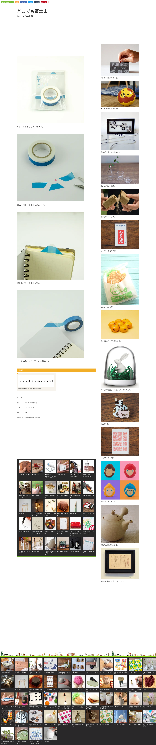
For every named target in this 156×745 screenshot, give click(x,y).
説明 (17, 2)
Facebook (23, 2)
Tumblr (37, 2)
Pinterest (43, 2)
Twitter (30, 2)
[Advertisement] (56, 37)
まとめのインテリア (7, 2)
